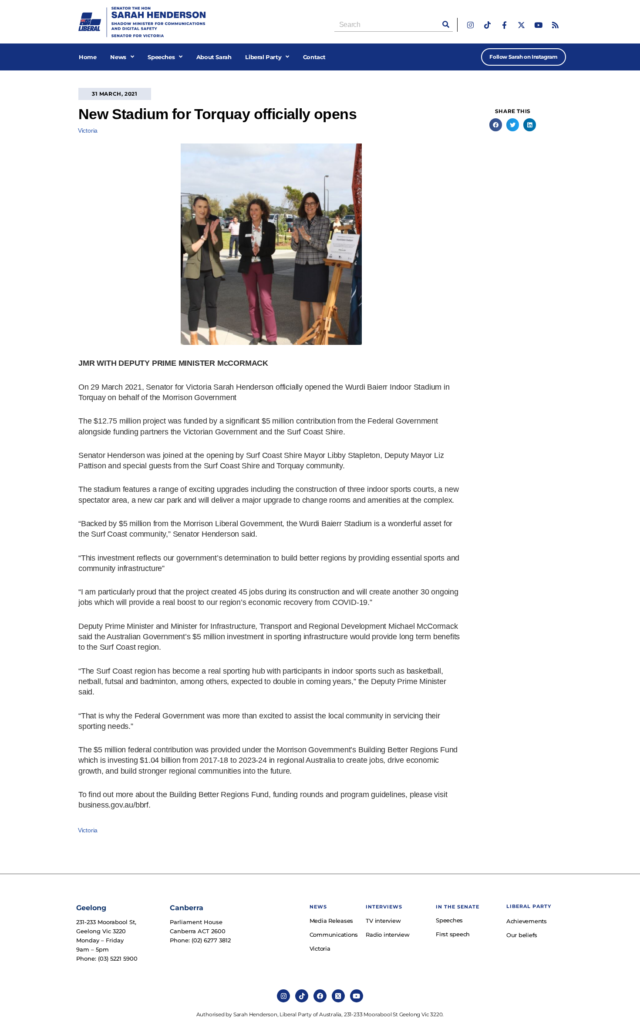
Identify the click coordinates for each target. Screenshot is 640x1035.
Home (87, 56)
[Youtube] (538, 25)
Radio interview (387, 934)
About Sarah (214, 56)
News (118, 56)
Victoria (88, 130)
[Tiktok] (487, 25)
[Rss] (555, 25)
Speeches (161, 56)
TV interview (383, 920)
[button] (495, 124)
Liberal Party (263, 56)
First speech (453, 934)
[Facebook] (320, 995)
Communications (333, 934)
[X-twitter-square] (338, 995)
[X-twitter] (521, 25)
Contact (314, 56)
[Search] (446, 24)
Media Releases (332, 920)
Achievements (526, 921)
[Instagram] (470, 25)
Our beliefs (521, 935)
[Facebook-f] (504, 25)
